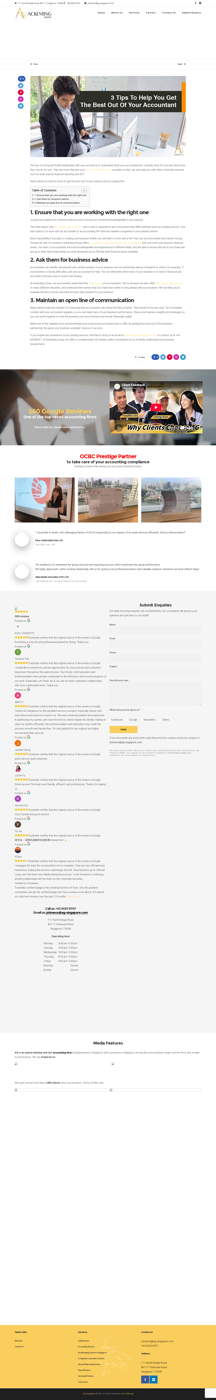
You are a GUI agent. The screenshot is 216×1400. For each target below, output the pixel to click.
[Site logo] (33, 12)
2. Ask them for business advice (51, 199)
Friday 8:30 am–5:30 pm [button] (60, 961)
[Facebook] (195, 3)
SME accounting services (169, 283)
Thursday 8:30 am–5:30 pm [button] (60, 956)
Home (76, 34)
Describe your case (119, 680)
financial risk (95, 283)
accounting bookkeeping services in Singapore (115, 242)
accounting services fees (68, 226)
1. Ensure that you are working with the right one (60, 195)
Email (112, 638)
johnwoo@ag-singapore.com (140, 335)
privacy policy (179, 753)
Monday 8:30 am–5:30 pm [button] (60, 943)
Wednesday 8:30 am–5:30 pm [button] (61, 952)
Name (113, 624)
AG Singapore (89, 1393)
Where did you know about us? (125, 710)
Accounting (86, 34)
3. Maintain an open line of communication (57, 203)
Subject (113, 666)
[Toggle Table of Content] (82, 190)
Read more (73, 896)
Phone (113, 652)
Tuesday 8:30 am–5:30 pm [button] (61, 947)
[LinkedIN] (200, 3)
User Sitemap (127, 1393)
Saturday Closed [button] (60, 965)
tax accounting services (98, 169)
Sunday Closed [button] (60, 969)
